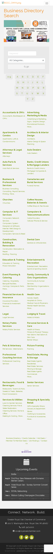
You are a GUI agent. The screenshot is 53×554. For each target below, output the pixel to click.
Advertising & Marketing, (37, 119)
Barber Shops (32, 340)
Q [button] (38, 88)
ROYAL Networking (19, 490)
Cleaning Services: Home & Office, (13, 412)
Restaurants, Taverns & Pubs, (14, 389)
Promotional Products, (36, 124)
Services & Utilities (13, 400)
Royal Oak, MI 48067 (27, 523)
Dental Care (33, 239)
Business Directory (13, 438)
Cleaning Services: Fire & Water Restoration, (12, 407)
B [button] (22, 77)
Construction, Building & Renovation (10, 242)
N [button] (22, 88)
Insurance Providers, (10, 301)
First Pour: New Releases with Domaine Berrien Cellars (27, 479)
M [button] (17, 88)
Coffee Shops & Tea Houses (38, 206)
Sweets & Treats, (9, 391)
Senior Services (35, 382)
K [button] (37, 82)
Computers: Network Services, (11, 219)
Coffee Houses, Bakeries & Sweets (37, 201)
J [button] (32, 82)
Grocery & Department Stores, (36, 410)
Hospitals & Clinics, (34, 300)
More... (29, 127)
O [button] (28, 88)
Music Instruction (9, 266)
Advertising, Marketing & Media (37, 114)
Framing (30, 349)
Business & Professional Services (9, 182)
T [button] (22, 93)
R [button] (43, 88)
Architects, (31, 139)
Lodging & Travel (36, 314)
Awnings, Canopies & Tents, (13, 286)
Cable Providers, (33, 218)
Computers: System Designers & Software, (11, 224)
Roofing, (6, 254)
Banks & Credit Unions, (36, 168)
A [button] (17, 77)
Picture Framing (35, 345)
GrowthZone (10, 551)
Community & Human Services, (36, 282)
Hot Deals (41, 438)
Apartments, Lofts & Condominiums (10, 140)
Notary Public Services (10, 324)
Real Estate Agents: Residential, (34, 362)
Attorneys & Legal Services (12, 151)
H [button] (23, 82)
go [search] (27, 66)
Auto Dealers (34, 150)
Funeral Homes (33, 186)
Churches (8, 199)
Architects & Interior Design (38, 134)
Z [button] (32, 99)
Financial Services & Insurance (13, 296)
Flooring (13, 254)
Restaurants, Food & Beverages (13, 384)
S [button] (17, 93)
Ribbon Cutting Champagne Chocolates (28, 495)
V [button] (32, 93)
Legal (6, 314)
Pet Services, (7, 349)
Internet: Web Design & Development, (12, 229)
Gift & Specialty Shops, (36, 406)
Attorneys (6, 156)
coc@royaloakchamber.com (27, 531)
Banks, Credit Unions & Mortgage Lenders (38, 163)
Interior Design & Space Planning (36, 142)
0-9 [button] (9, 77)
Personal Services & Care (37, 324)
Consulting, (7, 191)
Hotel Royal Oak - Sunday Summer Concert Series (29, 485)
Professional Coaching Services (12, 356)
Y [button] (27, 99)
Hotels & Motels (33, 317)
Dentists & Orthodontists (36, 243)
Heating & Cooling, (10, 416)
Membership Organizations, (38, 286)
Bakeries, (19, 391)
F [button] (43, 77)
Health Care (33, 294)
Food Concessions (10, 394)
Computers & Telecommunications (38, 213)
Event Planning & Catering (11, 276)
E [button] (38, 77)
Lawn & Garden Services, (12, 403)
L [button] (42, 82)
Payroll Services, (18, 191)
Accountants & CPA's (13, 112)
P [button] (33, 88)
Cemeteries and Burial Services (35, 181)
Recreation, (43, 266)
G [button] (18, 82)
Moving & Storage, (34, 369)
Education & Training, (11, 263)
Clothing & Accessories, (36, 414)
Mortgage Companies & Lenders (36, 172)
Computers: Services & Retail (14, 234)
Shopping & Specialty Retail (38, 401)
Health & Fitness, (33, 329)
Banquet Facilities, (10, 284)
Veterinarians (18, 349)
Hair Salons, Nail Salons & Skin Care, (37, 336)
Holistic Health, (33, 298)
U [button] (27, 93)
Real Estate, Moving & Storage (37, 356)
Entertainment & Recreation (36, 261)
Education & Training (13, 260)
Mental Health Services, (36, 306)
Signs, (29, 121)
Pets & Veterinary (12, 345)
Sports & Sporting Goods (37, 269)
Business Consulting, (11, 189)
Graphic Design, (39, 121)
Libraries (30, 289)
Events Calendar (29, 438)
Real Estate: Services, (35, 366)
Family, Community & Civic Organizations (38, 276)
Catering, (6, 281)
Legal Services (8, 317)
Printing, (6, 194)
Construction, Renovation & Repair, (13, 250)
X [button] (43, 93)
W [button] (38, 93)
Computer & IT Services (10, 213)
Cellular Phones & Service (37, 221)
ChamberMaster (33, 551)
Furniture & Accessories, (36, 416)
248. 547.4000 (27, 527)
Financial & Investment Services (11, 304)
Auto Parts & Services (9, 163)
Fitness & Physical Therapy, (37, 332)
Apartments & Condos (10, 134)
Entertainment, (33, 266)
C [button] (27, 77)
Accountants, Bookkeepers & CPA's (14, 117)
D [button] (33, 77)
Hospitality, (14, 281)
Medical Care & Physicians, (37, 303)
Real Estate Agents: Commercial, (34, 372)
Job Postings (34, 441)
